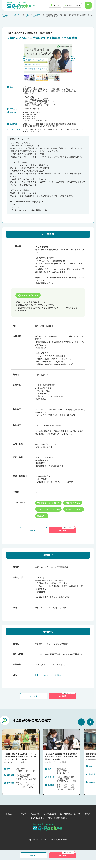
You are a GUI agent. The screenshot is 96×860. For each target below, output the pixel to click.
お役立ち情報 (35, 814)
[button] (29, 77)
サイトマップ (21, 814)
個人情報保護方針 (49, 814)
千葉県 (27, 15)
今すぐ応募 (62, 530)
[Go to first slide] (72, 58)
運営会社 (9, 814)
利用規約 (87, 814)
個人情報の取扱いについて (70, 814)
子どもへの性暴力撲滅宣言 (57, 818)
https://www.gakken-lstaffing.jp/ (49, 675)
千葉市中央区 (36, 15)
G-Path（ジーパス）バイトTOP (11, 15)
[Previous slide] (24, 58)
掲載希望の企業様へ (36, 818)
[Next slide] (90, 722)
